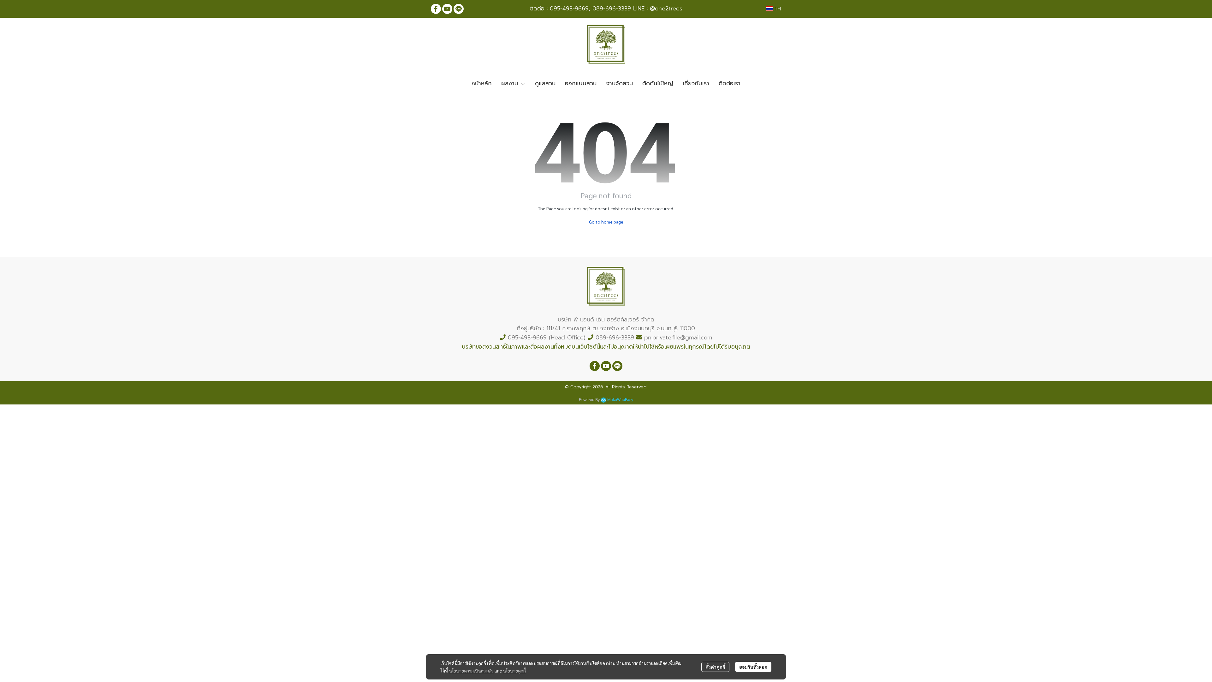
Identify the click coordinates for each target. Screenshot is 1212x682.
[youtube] (447, 9)
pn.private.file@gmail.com (678, 337)
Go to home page (606, 221)
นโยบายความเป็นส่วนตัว (471, 670)
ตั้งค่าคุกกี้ (715, 667)
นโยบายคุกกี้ (514, 670)
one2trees (668, 8)
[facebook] (436, 9)
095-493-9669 (569, 8)
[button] (773, 8)
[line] (459, 9)
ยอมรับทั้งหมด (753, 667)
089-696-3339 (611, 8)
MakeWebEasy (620, 400)
